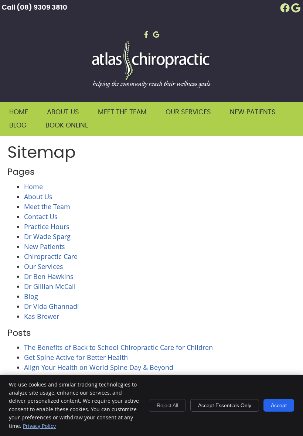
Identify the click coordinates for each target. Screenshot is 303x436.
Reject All (167, 405)
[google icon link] (156, 31)
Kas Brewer (41, 316)
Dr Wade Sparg (47, 236)
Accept (279, 405)
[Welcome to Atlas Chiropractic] (151, 85)
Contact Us (41, 216)
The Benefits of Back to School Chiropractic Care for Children (118, 347)
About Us (63, 112)
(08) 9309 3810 (42, 7)
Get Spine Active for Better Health (76, 357)
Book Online (66, 125)
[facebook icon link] (146, 31)
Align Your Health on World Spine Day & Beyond (98, 367)
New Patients (253, 112)
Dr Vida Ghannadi (51, 306)
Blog (18, 125)
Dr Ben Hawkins (49, 276)
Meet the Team (122, 112)
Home (18, 112)
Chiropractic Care (51, 256)
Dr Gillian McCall (50, 286)
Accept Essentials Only (224, 405)
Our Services (188, 112)
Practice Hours (46, 226)
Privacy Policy (39, 425)
